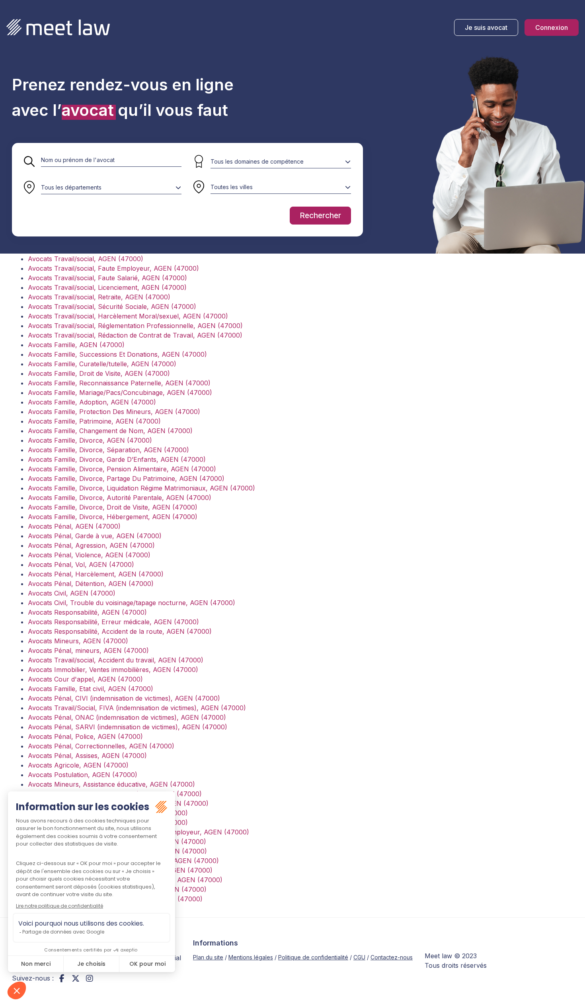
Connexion (551, 27)
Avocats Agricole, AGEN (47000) (78, 765)
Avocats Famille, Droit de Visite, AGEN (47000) (99, 373)
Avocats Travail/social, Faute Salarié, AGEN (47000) (107, 278)
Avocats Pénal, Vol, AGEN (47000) (81, 564)
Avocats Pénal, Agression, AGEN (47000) (91, 545)
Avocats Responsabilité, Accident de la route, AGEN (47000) (120, 631)
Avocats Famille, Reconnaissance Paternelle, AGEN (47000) (119, 383)
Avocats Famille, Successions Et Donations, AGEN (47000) (117, 354)
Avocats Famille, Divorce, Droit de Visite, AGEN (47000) (112, 507)
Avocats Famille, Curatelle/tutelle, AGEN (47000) (102, 364)
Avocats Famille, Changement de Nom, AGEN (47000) (110, 431)
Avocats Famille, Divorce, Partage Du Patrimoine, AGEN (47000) (126, 478)
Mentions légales (250, 957)
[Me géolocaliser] (198, 187)
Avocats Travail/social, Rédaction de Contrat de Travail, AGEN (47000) (135, 335)
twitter (76, 978)
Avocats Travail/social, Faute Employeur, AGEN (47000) (113, 268)
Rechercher (320, 215)
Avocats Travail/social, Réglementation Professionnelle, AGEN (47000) (135, 326)
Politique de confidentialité (313, 957)
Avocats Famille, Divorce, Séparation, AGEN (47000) (108, 450)
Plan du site (208, 957)
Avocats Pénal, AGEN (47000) (74, 526)
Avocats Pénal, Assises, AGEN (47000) (87, 756)
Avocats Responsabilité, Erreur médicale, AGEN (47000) (113, 622)
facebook (62, 978)
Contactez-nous (391, 957)
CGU (359, 957)
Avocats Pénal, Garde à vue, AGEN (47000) (95, 536)
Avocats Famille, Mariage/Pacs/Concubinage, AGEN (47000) (120, 393)
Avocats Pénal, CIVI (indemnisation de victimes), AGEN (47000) (124, 698)
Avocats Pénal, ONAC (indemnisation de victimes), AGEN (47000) (127, 717)
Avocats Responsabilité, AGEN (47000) (87, 612)
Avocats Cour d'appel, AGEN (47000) (85, 679)
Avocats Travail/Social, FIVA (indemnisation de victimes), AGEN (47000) (137, 708)
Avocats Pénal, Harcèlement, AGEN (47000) (96, 574)
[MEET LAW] (58, 27)
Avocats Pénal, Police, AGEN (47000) (85, 736)
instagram (90, 978)
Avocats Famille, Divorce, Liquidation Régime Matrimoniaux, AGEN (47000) (141, 488)
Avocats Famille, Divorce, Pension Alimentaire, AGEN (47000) (122, 469)
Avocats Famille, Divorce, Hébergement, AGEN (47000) (112, 517)
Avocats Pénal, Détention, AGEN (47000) (91, 584)
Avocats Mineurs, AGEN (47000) (78, 641)
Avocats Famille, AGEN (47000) (76, 345)
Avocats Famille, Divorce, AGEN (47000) (90, 440)
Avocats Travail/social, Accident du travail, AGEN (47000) (115, 660)
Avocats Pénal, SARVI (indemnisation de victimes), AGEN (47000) (127, 727)
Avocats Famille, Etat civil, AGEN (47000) (90, 689)
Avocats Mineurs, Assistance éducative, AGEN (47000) (111, 784)
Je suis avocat (486, 27)
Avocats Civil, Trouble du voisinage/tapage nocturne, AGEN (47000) (131, 603)
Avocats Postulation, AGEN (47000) (82, 775)
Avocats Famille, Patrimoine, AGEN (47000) (94, 421)
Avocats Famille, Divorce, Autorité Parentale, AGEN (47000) (119, 498)
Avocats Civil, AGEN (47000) (71, 593)
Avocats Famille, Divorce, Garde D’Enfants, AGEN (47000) (117, 459)
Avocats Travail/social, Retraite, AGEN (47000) (99, 297)
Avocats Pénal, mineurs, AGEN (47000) (88, 650)
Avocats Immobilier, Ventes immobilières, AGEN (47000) (113, 670)
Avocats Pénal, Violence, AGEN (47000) (89, 555)
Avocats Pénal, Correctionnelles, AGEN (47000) (101, 746)
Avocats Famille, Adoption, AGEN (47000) (92, 402)
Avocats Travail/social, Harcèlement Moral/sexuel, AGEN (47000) (128, 316)
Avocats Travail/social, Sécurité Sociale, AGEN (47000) (112, 307)
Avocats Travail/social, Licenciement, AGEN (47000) (107, 287)
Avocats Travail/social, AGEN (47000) (85, 259)
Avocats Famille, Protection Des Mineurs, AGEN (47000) (114, 412)
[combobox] (111, 187)
